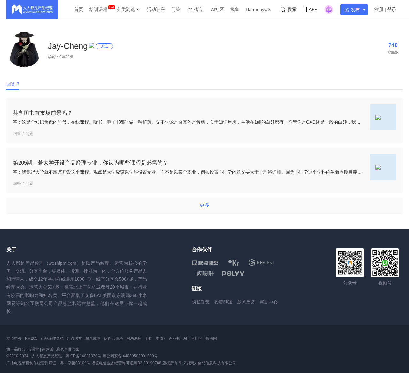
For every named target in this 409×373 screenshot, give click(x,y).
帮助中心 (269, 302)
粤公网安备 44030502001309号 (130, 356)
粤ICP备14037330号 (83, 356)
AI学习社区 (192, 338)
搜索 (292, 9)
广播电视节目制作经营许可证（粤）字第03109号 (48, 363)
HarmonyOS (258, 9)
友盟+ (161, 338)
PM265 (31, 338)
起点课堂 (74, 338)
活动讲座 (156, 9)
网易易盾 (134, 338)
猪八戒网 (93, 338)
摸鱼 (234, 9)
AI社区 (217, 9)
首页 (78, 9)
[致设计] (205, 273)
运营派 (47, 349)
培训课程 (98, 9)
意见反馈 (246, 302)
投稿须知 (223, 302)
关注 (104, 46)
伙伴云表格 (113, 338)
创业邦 (174, 338)
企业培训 (195, 9)
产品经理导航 (52, 338)
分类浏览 (126, 9)
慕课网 (211, 338)
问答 (175, 9)
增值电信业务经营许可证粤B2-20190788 (126, 363)
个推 (148, 338)
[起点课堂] (205, 262)
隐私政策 (201, 302)
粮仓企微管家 (67, 349)
